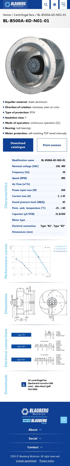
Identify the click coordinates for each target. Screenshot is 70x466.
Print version (52, 145)
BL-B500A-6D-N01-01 (51, 15)
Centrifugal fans (24, 15)
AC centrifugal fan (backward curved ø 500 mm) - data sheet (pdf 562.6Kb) (40, 385)
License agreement (26, 460)
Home (7, 15)
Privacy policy (47, 460)
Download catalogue (18, 145)
